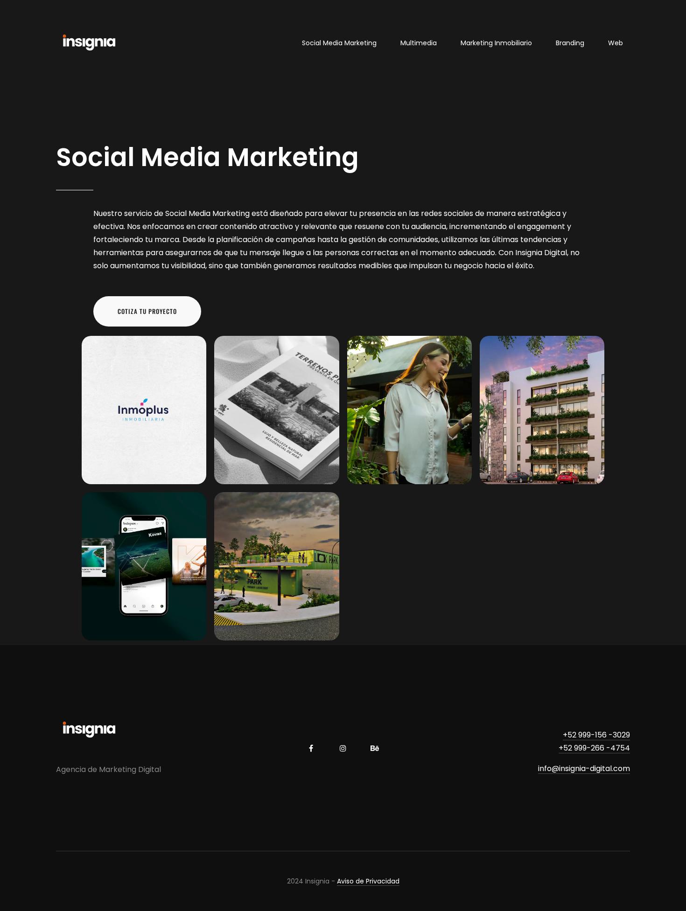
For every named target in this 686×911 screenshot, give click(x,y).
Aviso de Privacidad (368, 881)
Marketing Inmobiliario (496, 43)
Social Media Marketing (339, 43)
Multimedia (418, 43)
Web (615, 43)
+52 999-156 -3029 (596, 735)
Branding (570, 43)
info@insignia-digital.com (584, 768)
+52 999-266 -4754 (594, 748)
